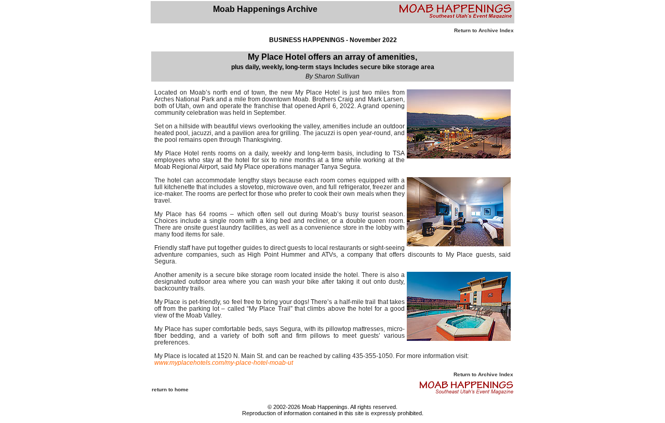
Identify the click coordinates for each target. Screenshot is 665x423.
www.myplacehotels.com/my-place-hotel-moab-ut (223, 362)
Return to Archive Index (484, 30)
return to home (170, 389)
